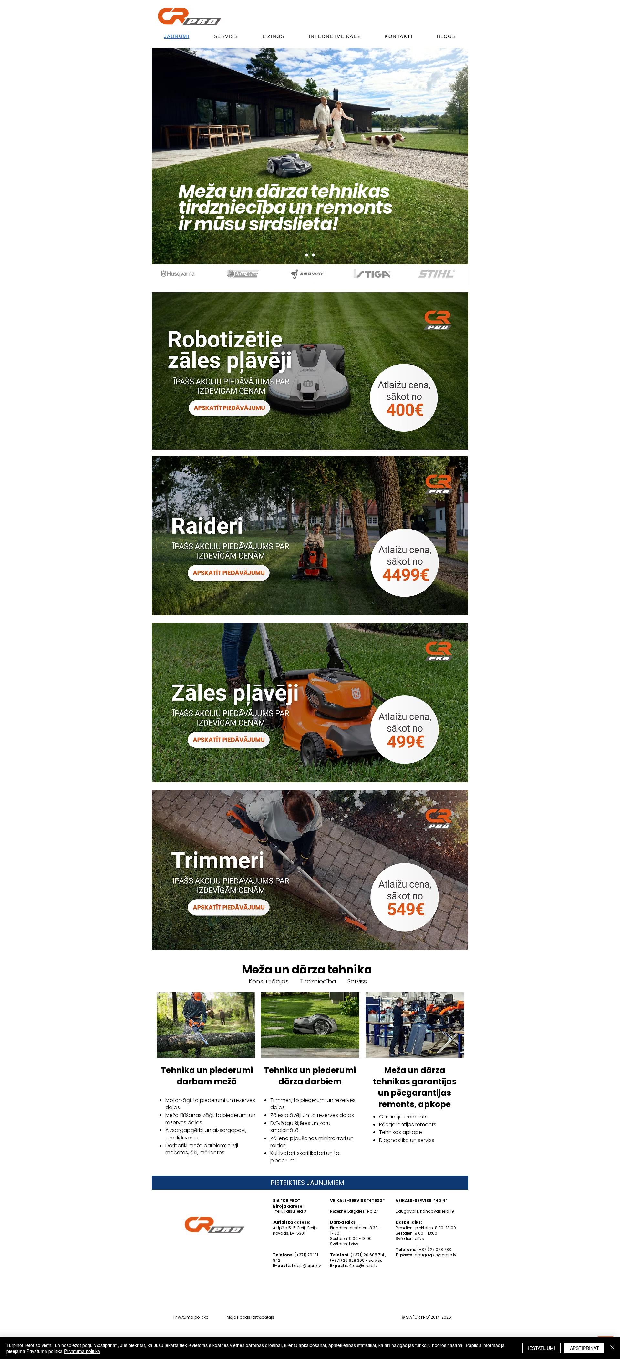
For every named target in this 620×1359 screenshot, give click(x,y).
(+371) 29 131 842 (295, 1257)
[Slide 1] (313, 255)
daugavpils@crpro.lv (435, 1255)
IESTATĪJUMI (541, 1348)
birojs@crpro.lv (306, 1265)
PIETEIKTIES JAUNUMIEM (307, 1182)
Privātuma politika (191, 1317)
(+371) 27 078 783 (434, 1249)
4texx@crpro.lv (363, 1265)
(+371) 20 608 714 (367, 1255)
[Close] (612, 1348)
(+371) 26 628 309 (347, 1260)
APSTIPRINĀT (584, 1348)
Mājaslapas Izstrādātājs (250, 1317)
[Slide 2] (306, 255)
